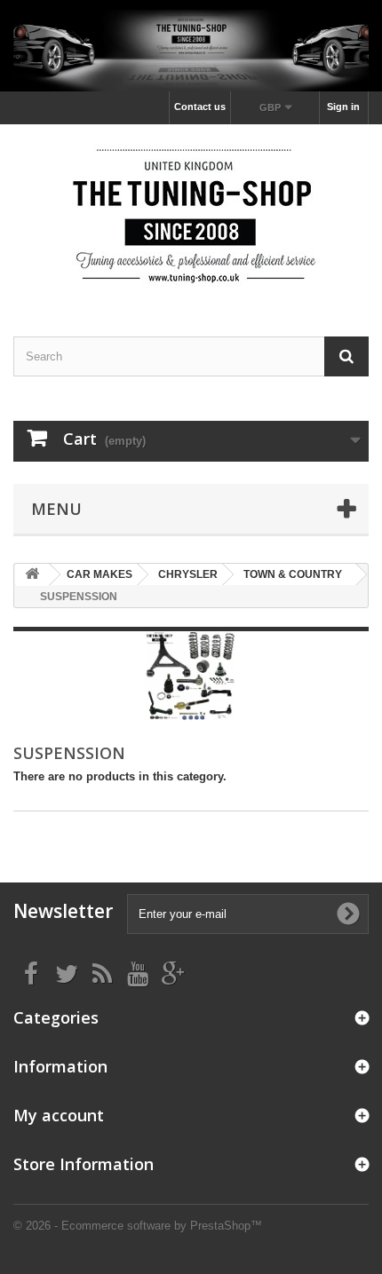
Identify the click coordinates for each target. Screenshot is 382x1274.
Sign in (343, 106)
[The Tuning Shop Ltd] (191, 215)
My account (58, 1115)
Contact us (200, 106)
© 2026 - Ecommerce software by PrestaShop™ (137, 1225)
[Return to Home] (32, 575)
